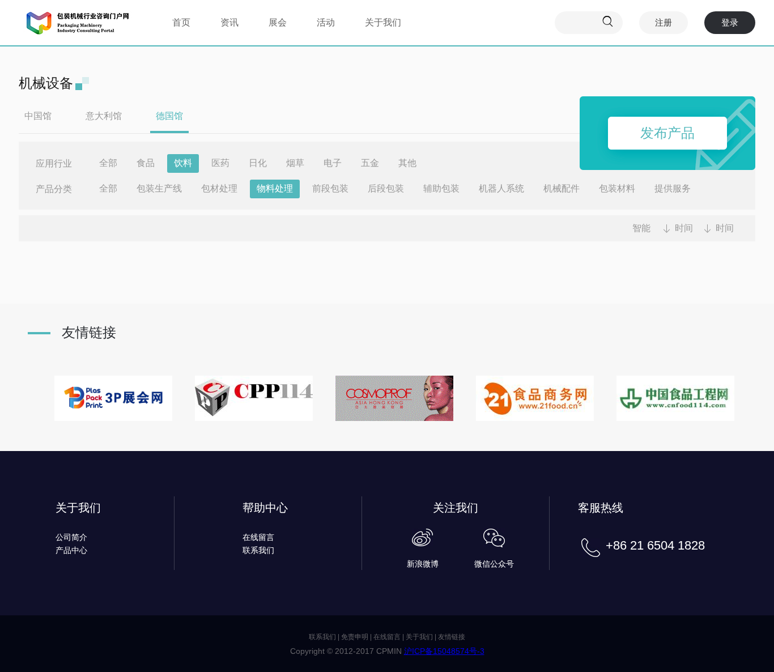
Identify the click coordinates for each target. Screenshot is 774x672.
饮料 (183, 163)
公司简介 (71, 537)
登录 (729, 22)
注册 (663, 22)
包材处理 (219, 188)
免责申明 (354, 637)
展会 (278, 22)
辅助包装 (441, 188)
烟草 (295, 163)
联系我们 (258, 550)
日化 (258, 163)
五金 (370, 163)
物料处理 (275, 188)
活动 (326, 22)
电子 (333, 163)
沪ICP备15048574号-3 (444, 651)
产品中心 (71, 550)
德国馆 (169, 116)
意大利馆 (104, 116)
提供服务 (672, 188)
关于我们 (383, 22)
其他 (407, 163)
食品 (146, 163)
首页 (181, 22)
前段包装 (330, 188)
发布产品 (667, 133)
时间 (684, 228)
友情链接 (451, 637)
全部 (108, 163)
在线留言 (258, 537)
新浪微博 (423, 563)
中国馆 (38, 116)
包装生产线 (159, 188)
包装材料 (617, 188)
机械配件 (561, 188)
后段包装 (386, 188)
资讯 (229, 22)
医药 (220, 163)
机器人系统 (501, 188)
